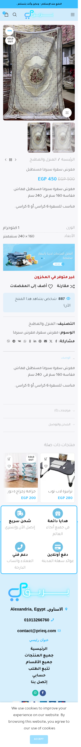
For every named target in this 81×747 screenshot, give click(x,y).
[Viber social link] (8, 342)
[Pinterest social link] (40, 342)
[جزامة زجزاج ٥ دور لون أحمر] (20, 470)
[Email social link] (45, 342)
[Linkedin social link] (34, 342)
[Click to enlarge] (67, 112)
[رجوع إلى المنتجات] (10, 159)
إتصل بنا (39, 682)
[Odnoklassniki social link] (29, 342)
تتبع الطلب (39, 669)
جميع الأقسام (39, 662)
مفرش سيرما (24, 333)
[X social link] (51, 342)
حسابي (38, 676)
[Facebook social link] (56, 342)
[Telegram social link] (14, 342)
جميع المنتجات (39, 656)
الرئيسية (68, 160)
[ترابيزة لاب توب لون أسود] (57, 470)
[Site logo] (39, 15)
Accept (39, 739)
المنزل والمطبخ (43, 160)
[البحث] (15, 14)
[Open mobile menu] (73, 14)
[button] (70, 73)
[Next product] (5, 159)
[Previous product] (15, 159)
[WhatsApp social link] (24, 342)
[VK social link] (19, 342)
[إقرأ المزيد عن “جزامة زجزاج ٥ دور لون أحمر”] (9, 458)
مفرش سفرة (47, 333)
